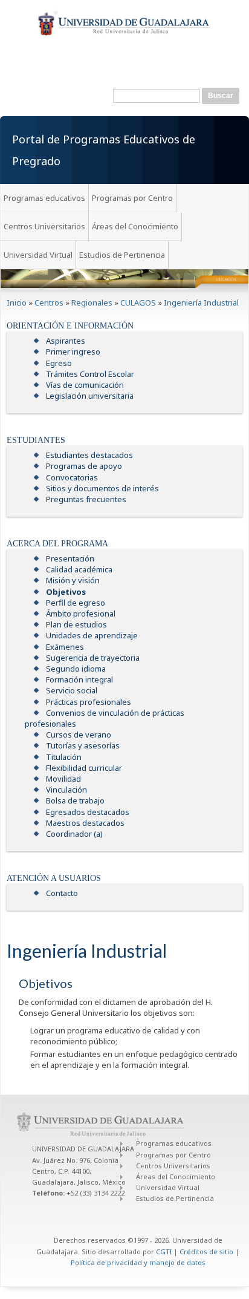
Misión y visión (73, 580)
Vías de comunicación (85, 384)
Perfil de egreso (75, 602)
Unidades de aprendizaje (92, 635)
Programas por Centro (132, 197)
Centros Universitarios (44, 226)
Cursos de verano (78, 734)
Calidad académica (79, 569)
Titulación (64, 756)
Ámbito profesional (80, 613)
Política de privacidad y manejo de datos (138, 1262)
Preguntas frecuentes (86, 499)
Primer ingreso (73, 351)
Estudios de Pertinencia (122, 254)
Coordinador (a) (74, 833)
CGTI (164, 1251)
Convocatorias (72, 477)
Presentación (70, 558)
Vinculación (66, 789)
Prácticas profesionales (88, 701)
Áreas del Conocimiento (135, 226)
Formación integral (79, 679)
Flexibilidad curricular (84, 767)
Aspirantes (65, 340)
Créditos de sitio (206, 1251)
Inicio (17, 302)
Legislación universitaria (90, 395)
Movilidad (63, 778)
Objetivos (66, 591)
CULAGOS (138, 302)
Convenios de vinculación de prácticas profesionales (104, 718)
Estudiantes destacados (89, 455)
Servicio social (71, 690)
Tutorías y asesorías (83, 745)
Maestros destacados (85, 822)
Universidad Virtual (38, 254)
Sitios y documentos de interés (102, 488)
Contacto (62, 893)
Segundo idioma (76, 668)
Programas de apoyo (84, 465)
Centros (48, 302)
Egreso (59, 363)
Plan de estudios (76, 624)
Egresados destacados (87, 812)
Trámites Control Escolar (90, 373)
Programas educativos (44, 197)
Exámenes (65, 646)
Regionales (91, 302)
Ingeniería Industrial (201, 302)
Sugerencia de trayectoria (93, 657)
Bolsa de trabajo (75, 800)
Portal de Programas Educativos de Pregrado (103, 150)
